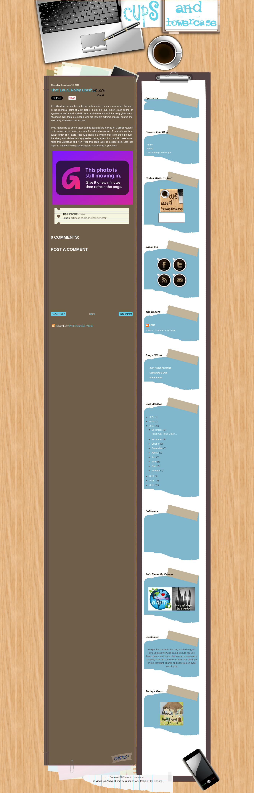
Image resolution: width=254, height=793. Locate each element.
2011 (152, 480)
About (149, 148)
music (84, 218)
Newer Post (58, 314)
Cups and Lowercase (133, 777)
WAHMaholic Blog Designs (148, 781)
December (157, 430)
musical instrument (97, 218)
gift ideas (75, 218)
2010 (152, 485)
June (154, 461)
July (154, 457)
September (157, 448)
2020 (152, 417)
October (156, 444)
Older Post (126, 314)
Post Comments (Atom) (81, 326)
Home (92, 314)
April (154, 466)
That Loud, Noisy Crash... (73, 90)
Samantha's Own (158, 372)
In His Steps (155, 377)
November (157, 439)
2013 (152, 426)
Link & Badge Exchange (159, 152)
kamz (152, 325)
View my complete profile (160, 330)
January (156, 470)
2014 (152, 421)
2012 (152, 476)
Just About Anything (160, 368)
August (155, 452)
